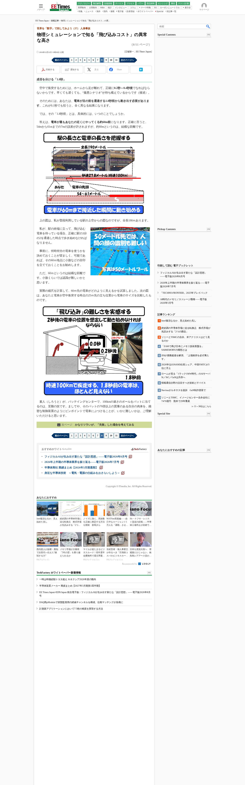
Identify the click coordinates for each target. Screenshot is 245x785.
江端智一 (129, 51)
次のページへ (127, 60)
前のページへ (61, 60)
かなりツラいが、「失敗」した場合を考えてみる (96, 424)
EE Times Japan (42, 21)
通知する (74, 69)
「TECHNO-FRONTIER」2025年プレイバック (184, 292)
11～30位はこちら (202, 406)
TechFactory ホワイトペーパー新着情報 (59, 572)
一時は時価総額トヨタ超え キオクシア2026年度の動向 (67, 579)
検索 (208, 26)
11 (116, 60)
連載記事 (55, 21)
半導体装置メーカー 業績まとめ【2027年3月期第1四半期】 (70, 585)
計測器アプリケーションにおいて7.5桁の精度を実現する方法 (71, 608)
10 (111, 60)
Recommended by (130, 564)
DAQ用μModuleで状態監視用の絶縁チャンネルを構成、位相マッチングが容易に (81, 602)
